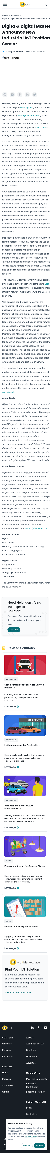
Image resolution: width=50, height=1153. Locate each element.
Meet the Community (36, 1079)
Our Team (31, 1050)
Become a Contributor (32, 1085)
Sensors (15, 15)
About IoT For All (35, 1043)
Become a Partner (35, 1091)
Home (5, 1072)
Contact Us (31, 1114)
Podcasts (6, 1050)
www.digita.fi (26, 107)
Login (29, 1107)
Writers (5, 1091)
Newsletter (31, 1056)
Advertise (31, 1063)
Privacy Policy (31, 1136)
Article (5, 15)
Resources (7, 1056)
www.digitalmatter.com (28, 115)
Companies (7, 1085)
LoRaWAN (40, 127)
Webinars (7, 1043)
